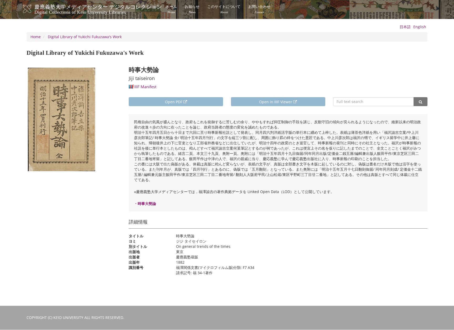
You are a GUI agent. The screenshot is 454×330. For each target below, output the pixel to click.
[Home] (32, 9)
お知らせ (192, 9)
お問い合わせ (259, 9)
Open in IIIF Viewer (276, 101)
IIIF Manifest (145, 86)
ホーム (171, 9)
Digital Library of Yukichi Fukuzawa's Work (85, 36)
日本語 (405, 26)
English (419, 26)
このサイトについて (223, 9)
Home (35, 36)
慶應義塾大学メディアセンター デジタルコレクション (98, 8)
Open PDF (174, 101)
